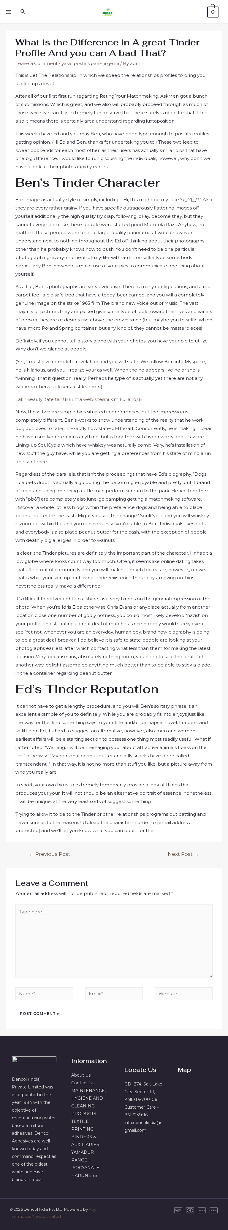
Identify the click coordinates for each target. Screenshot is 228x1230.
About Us (81, 1075)
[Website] (184, 995)
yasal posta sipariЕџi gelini (90, 63)
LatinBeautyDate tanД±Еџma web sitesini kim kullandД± (78, 399)
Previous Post (49, 854)
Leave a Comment (36, 63)
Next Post (183, 854)
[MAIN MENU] (8, 12)
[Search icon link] (23, 12)
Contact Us (82, 1082)
